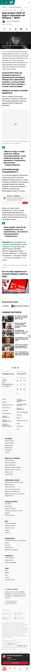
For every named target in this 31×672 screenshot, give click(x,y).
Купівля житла (9, 560)
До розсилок (11, 602)
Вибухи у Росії (9, 472)
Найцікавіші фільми (10, 523)
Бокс (6, 570)
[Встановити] (15, 659)
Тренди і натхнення (10, 562)
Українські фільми (10, 525)
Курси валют (8, 506)
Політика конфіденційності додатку (21, 400)
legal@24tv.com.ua (22, 645)
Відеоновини (8, 447)
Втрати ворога (9, 474)
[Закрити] (27, 655)
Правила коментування (20, 409)
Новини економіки (11, 501)
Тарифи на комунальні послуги (14, 510)
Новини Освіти (10, 538)
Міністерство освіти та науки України (15, 540)
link (17, 380)
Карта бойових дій (10, 462)
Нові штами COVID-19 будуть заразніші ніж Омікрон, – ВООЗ (26, 7)
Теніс (6, 575)
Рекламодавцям (6, 413)
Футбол (7, 573)
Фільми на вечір (9, 528)
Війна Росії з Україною (12, 458)
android (7, 613)
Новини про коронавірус (15, 7)
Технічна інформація (22, 412)
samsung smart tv (19, 618)
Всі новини (8, 438)
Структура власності (22, 420)
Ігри (18, 429)
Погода (7, 452)
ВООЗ (10, 24)
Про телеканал (6, 407)
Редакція (4, 402)
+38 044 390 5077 (21, 374)
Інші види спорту (10, 579)
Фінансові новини (10, 508)
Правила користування (5, 417)
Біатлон (7, 577)
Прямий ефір (8, 445)
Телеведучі (5, 410)
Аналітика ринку (9, 558)
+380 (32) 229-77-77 (12, 644)
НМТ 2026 (7, 545)
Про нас (4, 399)
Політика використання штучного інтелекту (7, 425)
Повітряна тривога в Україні (13, 467)
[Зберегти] (26, 29)
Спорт (7, 568)
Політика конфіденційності (7, 421)
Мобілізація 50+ (9, 484)
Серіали (7, 532)
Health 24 (4, 7)
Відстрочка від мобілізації (12, 491)
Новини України (9, 443)
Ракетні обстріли (9, 460)
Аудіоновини (8, 450)
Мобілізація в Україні (12, 480)
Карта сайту (20, 426)
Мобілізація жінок (10, 487)
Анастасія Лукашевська (12, 21)
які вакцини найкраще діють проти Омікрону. (14, 244)
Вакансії (19, 417)
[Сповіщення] (29, 2)
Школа (7, 543)
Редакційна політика (7, 405)
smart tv (7, 618)
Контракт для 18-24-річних (12, 489)
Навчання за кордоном (11, 550)
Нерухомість (9, 555)
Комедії (7, 530)
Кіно (6, 521)
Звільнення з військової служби (14, 482)
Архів (18, 423)
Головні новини (9, 441)
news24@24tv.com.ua (8, 374)
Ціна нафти (8, 503)
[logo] (11, 2)
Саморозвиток (9, 547)
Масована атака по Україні (12, 469)
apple (19, 613)
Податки (7, 513)
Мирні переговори (10, 465)
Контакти (19, 415)
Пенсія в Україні (9, 515)
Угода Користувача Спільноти (22, 405)
